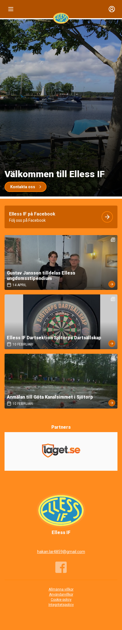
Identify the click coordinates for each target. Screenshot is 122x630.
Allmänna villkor (61, 589)
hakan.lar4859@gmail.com (61, 551)
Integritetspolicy (61, 605)
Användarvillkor (61, 594)
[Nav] (11, 9)
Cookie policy (61, 600)
